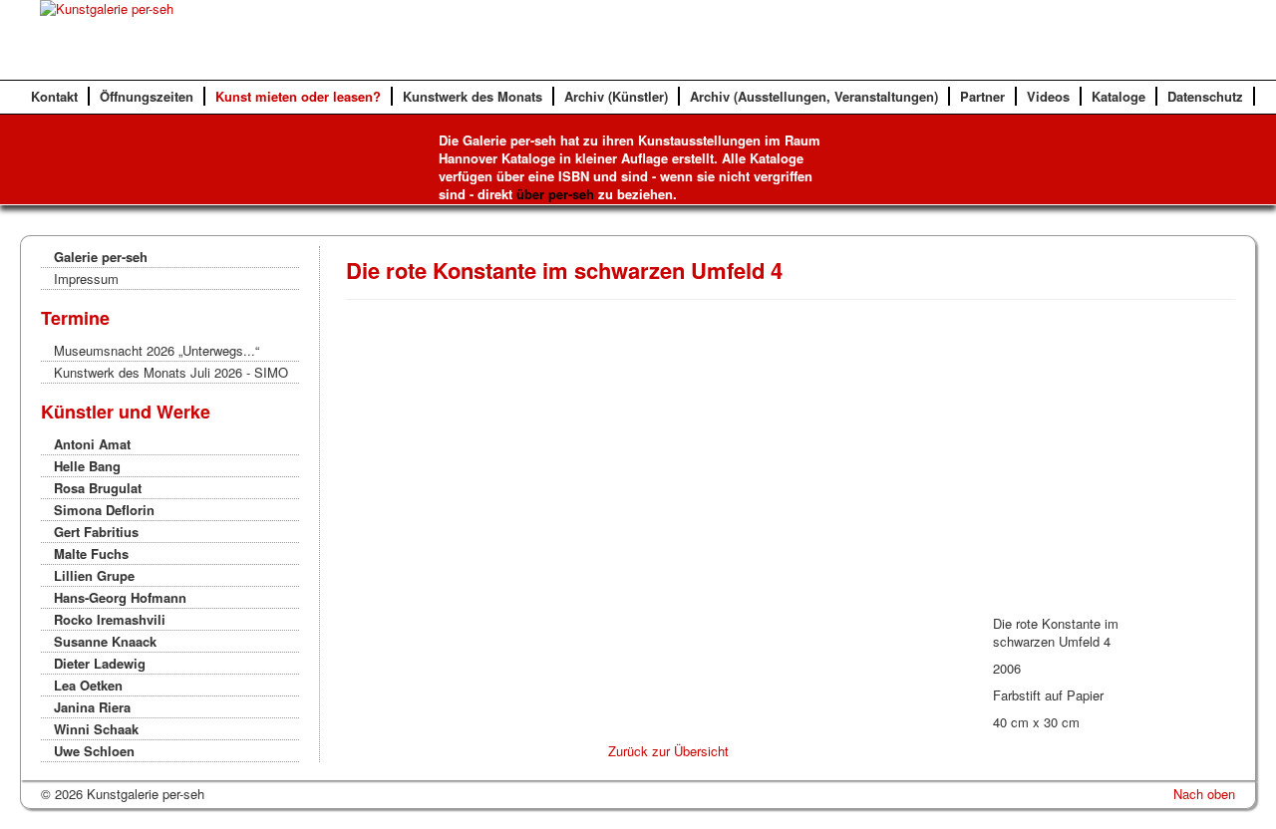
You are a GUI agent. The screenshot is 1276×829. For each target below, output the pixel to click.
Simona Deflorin (104, 509)
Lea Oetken (88, 685)
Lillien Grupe (94, 575)
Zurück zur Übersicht (668, 750)
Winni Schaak (96, 728)
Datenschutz (1205, 96)
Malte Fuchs (91, 553)
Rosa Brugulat (98, 487)
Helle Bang (87, 465)
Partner (982, 96)
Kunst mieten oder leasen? (298, 96)
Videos (1048, 96)
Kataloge (1118, 96)
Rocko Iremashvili (109, 619)
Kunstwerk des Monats (472, 96)
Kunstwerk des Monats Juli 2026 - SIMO (171, 372)
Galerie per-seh (101, 256)
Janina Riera (92, 706)
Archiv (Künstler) (616, 96)
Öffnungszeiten (146, 96)
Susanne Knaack (105, 641)
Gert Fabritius (96, 531)
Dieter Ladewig (100, 663)
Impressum (86, 278)
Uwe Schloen (94, 750)
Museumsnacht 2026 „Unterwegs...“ (156, 350)
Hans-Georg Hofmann (120, 597)
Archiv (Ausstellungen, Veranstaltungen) (814, 96)
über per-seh (555, 193)
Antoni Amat (92, 443)
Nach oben (1204, 793)
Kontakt (54, 96)
